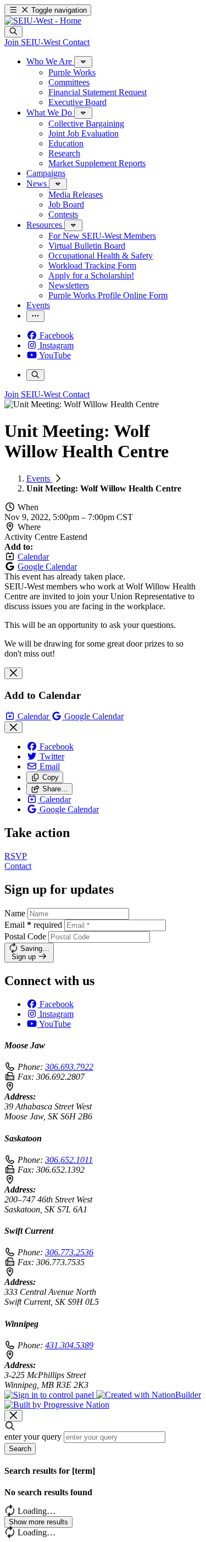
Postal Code (25, 936)
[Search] (13, 31)
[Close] (13, 673)
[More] (83, 62)
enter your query (33, 1436)
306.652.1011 (69, 1159)
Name (14, 913)
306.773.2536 (69, 1252)
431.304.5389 (69, 1345)
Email (33, 924)
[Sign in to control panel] (50, 1394)
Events (39, 478)
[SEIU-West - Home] (42, 20)
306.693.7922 (69, 1066)
